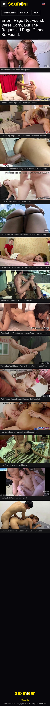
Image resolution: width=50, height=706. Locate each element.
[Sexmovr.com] (18, 4)
